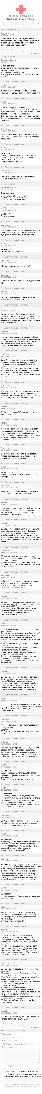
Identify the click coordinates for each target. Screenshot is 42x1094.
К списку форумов (33, 53)
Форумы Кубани (34, 1084)
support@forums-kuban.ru (28, 1086)
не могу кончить (8, 195)
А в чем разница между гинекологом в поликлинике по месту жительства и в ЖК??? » (21, 1076)
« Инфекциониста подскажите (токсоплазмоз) (20, 1071)
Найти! (37, 23)
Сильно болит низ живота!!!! (13, 199)
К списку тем (6, 49)
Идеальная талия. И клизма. (13, 72)
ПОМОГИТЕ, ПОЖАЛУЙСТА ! (14, 197)
